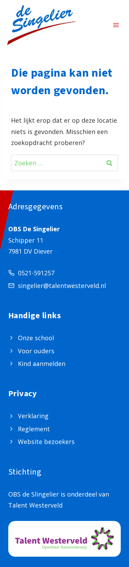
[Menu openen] (115, 25)
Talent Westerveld (35, 505)
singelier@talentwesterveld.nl (62, 285)
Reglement (34, 429)
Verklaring (33, 416)
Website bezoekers (46, 441)
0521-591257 (36, 273)
